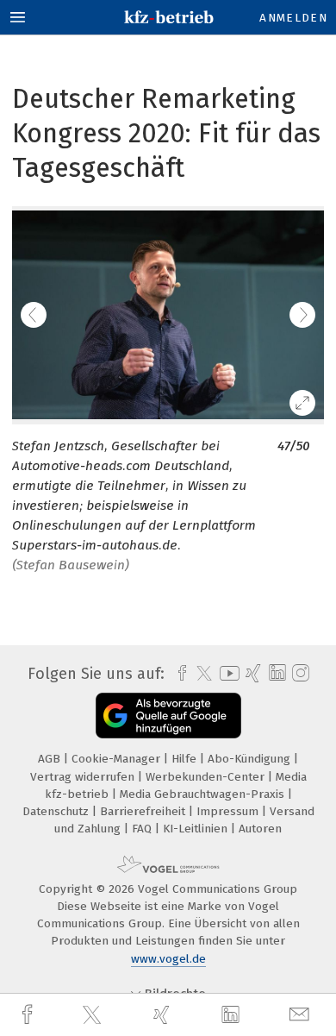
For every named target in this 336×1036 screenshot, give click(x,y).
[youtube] (227, 673)
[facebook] (29, 1014)
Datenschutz (57, 811)
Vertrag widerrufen (84, 776)
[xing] (164, 1015)
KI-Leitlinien (197, 828)
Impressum (229, 811)
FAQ (143, 828)
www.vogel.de (168, 958)
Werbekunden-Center (207, 776)
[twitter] (94, 1015)
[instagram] (298, 673)
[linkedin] (233, 1015)
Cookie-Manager (118, 758)
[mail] (301, 1014)
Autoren (260, 828)
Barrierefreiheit (144, 811)
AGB (51, 758)
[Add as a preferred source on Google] (168, 715)
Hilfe (185, 758)
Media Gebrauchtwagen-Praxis (204, 794)
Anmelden (293, 17)
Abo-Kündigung (251, 758)
